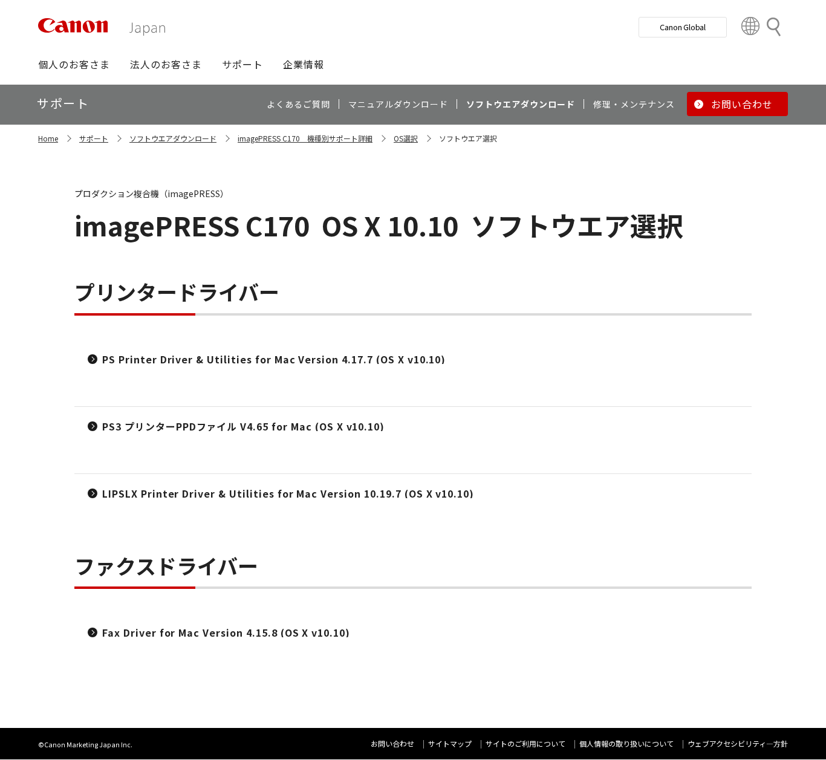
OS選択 (406, 138)
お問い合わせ (392, 743)
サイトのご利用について (525, 743)
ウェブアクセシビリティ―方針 (738, 743)
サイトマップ (450, 743)
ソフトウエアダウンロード (172, 138)
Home (48, 138)
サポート (93, 138)
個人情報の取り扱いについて (626, 743)
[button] (74, 64)
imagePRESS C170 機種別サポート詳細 (305, 138)
